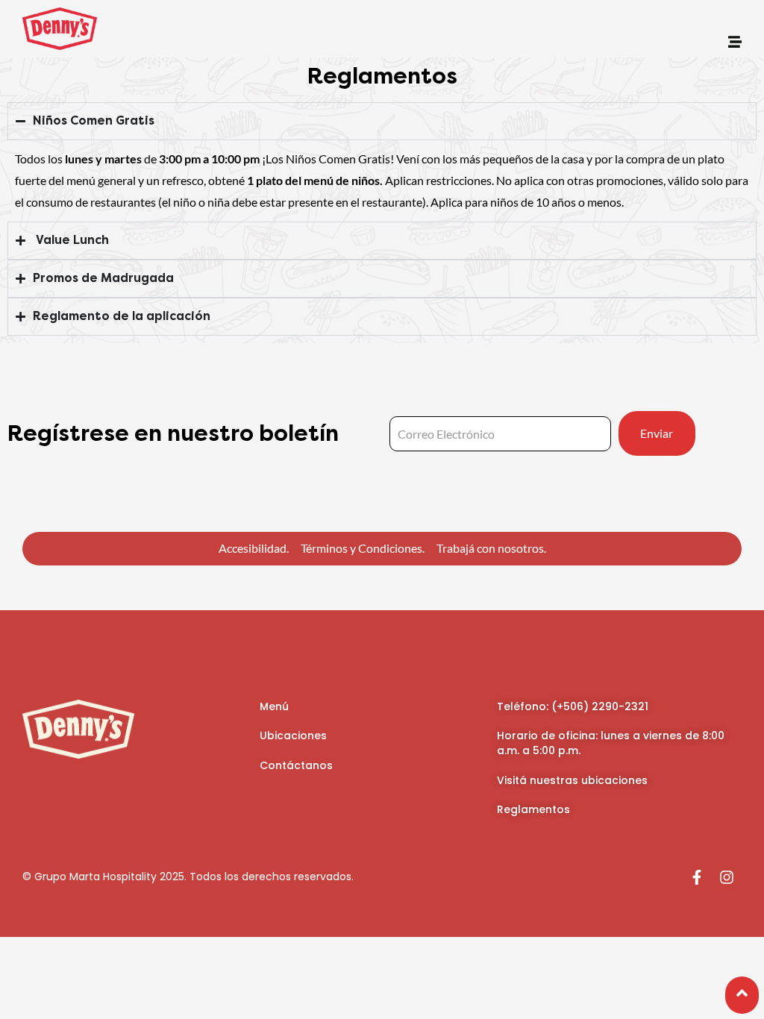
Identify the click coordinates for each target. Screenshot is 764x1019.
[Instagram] (727, 877)
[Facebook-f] (697, 877)
